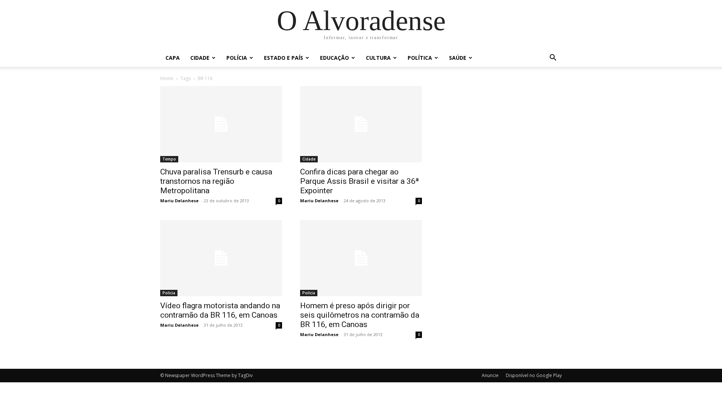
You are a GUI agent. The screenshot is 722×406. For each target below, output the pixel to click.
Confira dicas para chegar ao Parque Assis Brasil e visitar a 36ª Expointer (359, 181)
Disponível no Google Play (534, 375)
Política (420, 57)
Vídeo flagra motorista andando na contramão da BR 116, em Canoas (220, 310)
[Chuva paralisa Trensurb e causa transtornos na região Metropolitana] (221, 124)
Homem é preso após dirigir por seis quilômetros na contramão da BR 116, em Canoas (359, 315)
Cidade (199, 57)
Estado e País (283, 57)
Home (166, 78)
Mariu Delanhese (179, 200)
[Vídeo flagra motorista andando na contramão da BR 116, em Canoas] (221, 258)
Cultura (378, 57)
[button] (553, 58)
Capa (172, 57)
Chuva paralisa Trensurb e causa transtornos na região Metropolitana (216, 181)
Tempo (169, 159)
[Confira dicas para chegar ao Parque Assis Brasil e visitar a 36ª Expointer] (361, 124)
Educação (334, 57)
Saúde (457, 57)
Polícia (236, 57)
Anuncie (490, 375)
